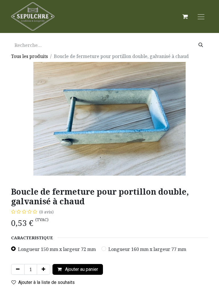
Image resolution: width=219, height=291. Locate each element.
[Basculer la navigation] (201, 16)
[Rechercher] (201, 45)
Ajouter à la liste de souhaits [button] (46, 282)
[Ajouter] (43, 269)
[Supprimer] (18, 269)
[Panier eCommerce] (185, 16)
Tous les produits (29, 56)
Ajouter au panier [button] (81, 269)
